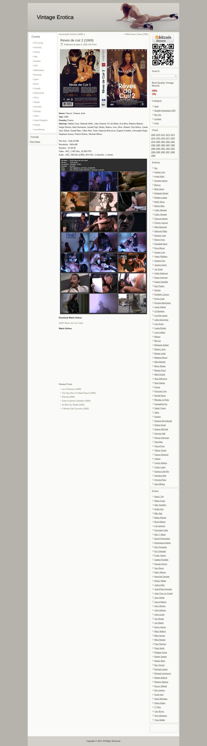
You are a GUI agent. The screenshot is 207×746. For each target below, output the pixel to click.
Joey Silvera (159, 606)
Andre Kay (159, 509)
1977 (168, 138)
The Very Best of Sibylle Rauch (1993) (79, 393)
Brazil (36, 84)
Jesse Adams (160, 602)
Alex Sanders (160, 505)
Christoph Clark (161, 530)
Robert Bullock (160, 678)
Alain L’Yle (159, 496)
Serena (157, 417)
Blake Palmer (160, 518)
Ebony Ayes (159, 240)
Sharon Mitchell (161, 429)
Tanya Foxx (159, 446)
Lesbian (157, 119)
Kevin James (160, 627)
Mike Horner (159, 636)
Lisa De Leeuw (160, 315)
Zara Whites (159, 484)
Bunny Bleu (159, 206)
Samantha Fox (160, 404)
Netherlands (39, 70)
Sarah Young (160, 408)
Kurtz (94, 44)
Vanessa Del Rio (161, 471)
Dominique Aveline (162, 543)
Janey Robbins (160, 256)
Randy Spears (160, 657)
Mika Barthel (159, 362)
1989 (153, 149)
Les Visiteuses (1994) (71, 389)
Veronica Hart (160, 476)
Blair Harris (159, 189)
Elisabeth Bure (160, 244)
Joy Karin (158, 269)
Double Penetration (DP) (165, 110)
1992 (168, 149)
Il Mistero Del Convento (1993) (75, 409)
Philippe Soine (160, 652)
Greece (37, 52)
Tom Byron (159, 711)
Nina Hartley (159, 383)
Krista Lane (159, 299)
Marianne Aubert (161, 345)
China (36, 97)
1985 (158, 145)
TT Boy (157, 707)
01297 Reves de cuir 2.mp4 (71, 323)
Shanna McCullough (163, 421)
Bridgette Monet (161, 193)
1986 (163, 145)
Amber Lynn (159, 172)
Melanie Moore (160, 358)
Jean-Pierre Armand (163, 589)
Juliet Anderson (161, 273)
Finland (37, 125)
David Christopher (162, 539)
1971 (163, 135)
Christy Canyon (161, 223)
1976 (163, 138)
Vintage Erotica (55, 17)
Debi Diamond (160, 227)
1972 (168, 135)
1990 (158, 149)
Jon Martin (159, 623)
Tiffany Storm (160, 450)
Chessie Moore (161, 219)
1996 (163, 152)
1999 (153, 156)
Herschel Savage (161, 576)
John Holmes (160, 610)
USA (36, 66)
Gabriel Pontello (161, 560)
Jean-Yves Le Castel (163, 593)
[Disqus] (103, 451)
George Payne (160, 564)
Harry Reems (160, 572)
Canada (37, 88)
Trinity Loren (159, 467)
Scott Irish (159, 694)
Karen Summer (161, 278)
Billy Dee (158, 513)
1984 (153, 145)
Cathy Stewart (160, 214)
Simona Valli (159, 433)
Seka (156, 412)
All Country (38, 43)
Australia (37, 107)
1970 (158, 135)
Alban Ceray (159, 501)
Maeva (157, 337)
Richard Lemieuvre (162, 673)
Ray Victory (159, 665)
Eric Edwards (160, 551)
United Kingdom (41, 120)
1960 (153, 135)
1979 (153, 142)
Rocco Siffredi (160, 686)
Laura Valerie (160, 307)
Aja (155, 168)
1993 (172, 149)
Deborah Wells (160, 231)
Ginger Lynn (159, 252)
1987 (168, 145)
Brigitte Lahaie (160, 197)
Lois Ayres (159, 324)
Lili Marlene (159, 311)
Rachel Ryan (160, 395)
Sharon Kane (160, 425)
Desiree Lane (160, 235)
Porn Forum (35, 142)
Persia (157, 387)
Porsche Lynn (160, 391)
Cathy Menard (160, 210)
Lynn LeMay (159, 332)
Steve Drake (159, 703)
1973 (172, 135)
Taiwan (37, 102)
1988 (172, 145)
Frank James (160, 555)
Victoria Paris (160, 480)
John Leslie (159, 614)
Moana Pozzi (160, 370)
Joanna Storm (160, 265)
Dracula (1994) (68, 397)
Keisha (157, 290)
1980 (158, 142)
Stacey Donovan (161, 438)
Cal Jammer (159, 526)
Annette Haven (160, 181)
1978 (172, 138)
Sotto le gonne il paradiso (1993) (76, 401)
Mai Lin (157, 341)
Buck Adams (160, 522)
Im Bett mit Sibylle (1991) (73, 405)
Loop (156, 123)
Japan (36, 116)
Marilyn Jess (160, 349)
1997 (168, 152)
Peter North (159, 648)
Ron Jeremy (159, 690)
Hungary (37, 111)
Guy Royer (159, 568)
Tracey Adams (160, 463)
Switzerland (39, 93)
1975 (158, 138)
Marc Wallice (160, 631)
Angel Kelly (159, 176)
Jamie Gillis (159, 585)
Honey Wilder (160, 581)
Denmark (38, 75)
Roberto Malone (161, 682)
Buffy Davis (159, 202)
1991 (163, 149)
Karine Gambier (161, 282)
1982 (168, 142)
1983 (172, 142)
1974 (153, 138)
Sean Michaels (160, 699)
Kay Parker (159, 286)
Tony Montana (160, 716)
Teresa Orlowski (161, 455)
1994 (153, 152)
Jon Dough (159, 619)
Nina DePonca (160, 379)
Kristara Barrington (162, 303)
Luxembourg (39, 129)
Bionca (157, 185)
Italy (35, 56)
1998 (172, 152)
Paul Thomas (160, 644)
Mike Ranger (159, 640)
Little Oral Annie (161, 320)
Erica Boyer (159, 248)
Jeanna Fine (159, 261)
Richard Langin (160, 669)
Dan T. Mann (160, 534)
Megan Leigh (160, 353)
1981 (163, 142)
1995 (158, 152)
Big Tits (157, 115)
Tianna (157, 459)
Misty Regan (159, 366)
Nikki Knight (159, 374)
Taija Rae (158, 442)
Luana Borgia (160, 328)
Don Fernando (160, 547)
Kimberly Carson (161, 294)
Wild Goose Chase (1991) (137, 34)
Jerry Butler (159, 598)
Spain (36, 79)
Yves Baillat (159, 720)
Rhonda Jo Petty (161, 400)
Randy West (159, 661)
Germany (38, 47)
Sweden (37, 61)
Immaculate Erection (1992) (71, 34)
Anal (156, 106)
